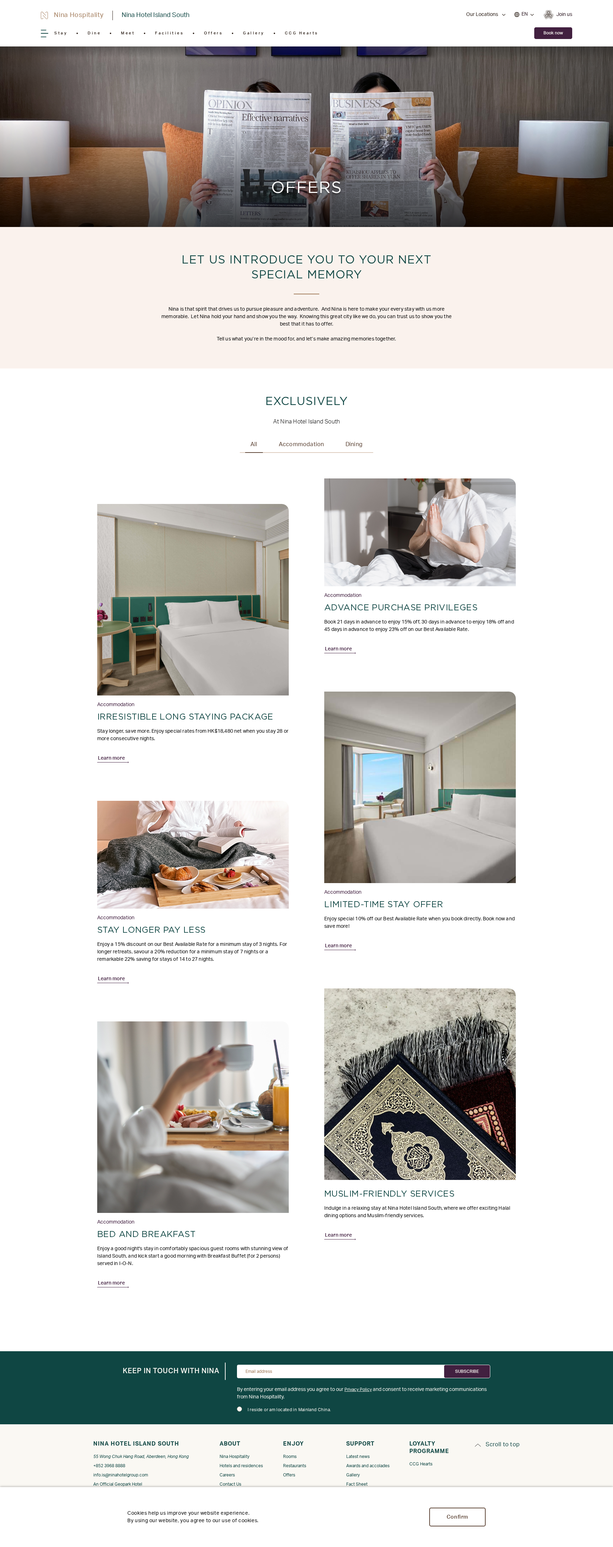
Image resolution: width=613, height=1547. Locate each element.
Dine (94, 33)
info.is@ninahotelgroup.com (120, 1475)
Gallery (254, 33)
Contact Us (230, 1484)
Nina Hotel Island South (155, 15)
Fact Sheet (357, 1484)
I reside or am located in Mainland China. (289, 1410)
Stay (60, 33)
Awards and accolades (368, 1466)
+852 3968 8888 (109, 1466)
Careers (227, 1475)
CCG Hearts (302, 33)
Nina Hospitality (234, 1456)
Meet (128, 33)
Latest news (358, 1456)
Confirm (457, 1517)
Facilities (169, 33)
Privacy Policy (358, 1389)
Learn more (111, 758)
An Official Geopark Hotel (117, 1484)
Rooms (290, 1456)
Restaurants (294, 1466)
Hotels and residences (241, 1466)
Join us (564, 14)
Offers (213, 33)
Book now (553, 33)
